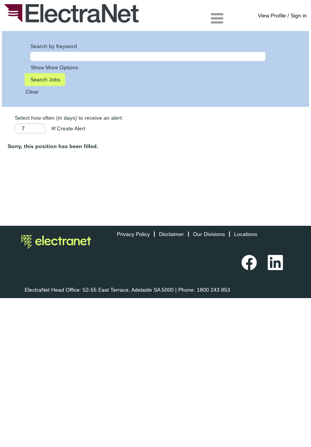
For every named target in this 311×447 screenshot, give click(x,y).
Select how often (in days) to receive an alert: (69, 118)
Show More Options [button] (54, 67)
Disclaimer (171, 234)
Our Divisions (209, 234)
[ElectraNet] (71, 13)
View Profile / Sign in (282, 16)
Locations (245, 234)
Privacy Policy (133, 234)
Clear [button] (32, 92)
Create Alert (70, 128)
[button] (184, 18)
